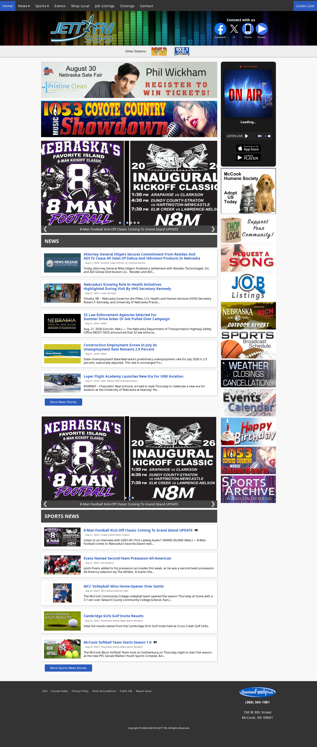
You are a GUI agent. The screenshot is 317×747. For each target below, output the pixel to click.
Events (60, 6)
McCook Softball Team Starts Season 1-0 (118, 642)
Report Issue (144, 691)
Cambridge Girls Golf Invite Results (113, 616)
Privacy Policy (80, 691)
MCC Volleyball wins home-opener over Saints (124, 586)
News (22, 6)
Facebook (220, 37)
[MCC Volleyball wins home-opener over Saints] (62, 593)
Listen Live (305, 6)
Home (8, 6)
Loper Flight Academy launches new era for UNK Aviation (133, 376)
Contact (146, 6)
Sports (40, 6)
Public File (126, 691)
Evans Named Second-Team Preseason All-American (127, 558)
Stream (262, 37)
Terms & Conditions (104, 691)
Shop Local (80, 6)
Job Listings (105, 6)
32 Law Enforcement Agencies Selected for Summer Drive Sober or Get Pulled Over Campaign (127, 316)
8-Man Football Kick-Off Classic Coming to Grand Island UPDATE (138, 530)
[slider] (267, 136)
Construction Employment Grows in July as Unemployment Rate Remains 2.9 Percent (120, 347)
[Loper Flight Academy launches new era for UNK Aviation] (62, 383)
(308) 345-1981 (257, 702)
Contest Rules (59, 691)
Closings (127, 6)
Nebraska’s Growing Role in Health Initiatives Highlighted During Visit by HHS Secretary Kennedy (127, 286)
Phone (248, 37)
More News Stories (63, 402)
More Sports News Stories (68, 668)
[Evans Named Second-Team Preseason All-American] (62, 565)
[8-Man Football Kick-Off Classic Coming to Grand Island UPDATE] (62, 537)
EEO (45, 691)
